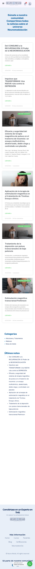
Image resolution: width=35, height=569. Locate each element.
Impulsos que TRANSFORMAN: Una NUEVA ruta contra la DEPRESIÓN (19, 367)
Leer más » (8, 65)
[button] (3, 3)
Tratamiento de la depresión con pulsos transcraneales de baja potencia (19, 406)
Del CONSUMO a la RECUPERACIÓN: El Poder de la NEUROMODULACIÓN (17, 48)
